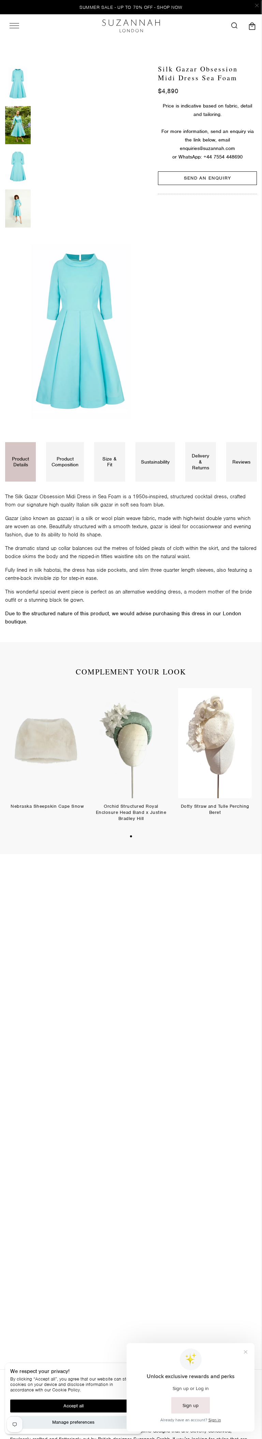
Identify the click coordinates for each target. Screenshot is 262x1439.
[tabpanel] (47, 754)
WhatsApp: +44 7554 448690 (210, 157)
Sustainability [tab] (155, 462)
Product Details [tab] (20, 462)
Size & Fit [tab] (109, 462)
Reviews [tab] (241, 462)
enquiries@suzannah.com (207, 148)
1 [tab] (131, 836)
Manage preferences (73, 1422)
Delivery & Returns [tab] (200, 462)
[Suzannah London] (131, 25)
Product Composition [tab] (65, 462)
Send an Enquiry (207, 178)
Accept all (73, 1406)
